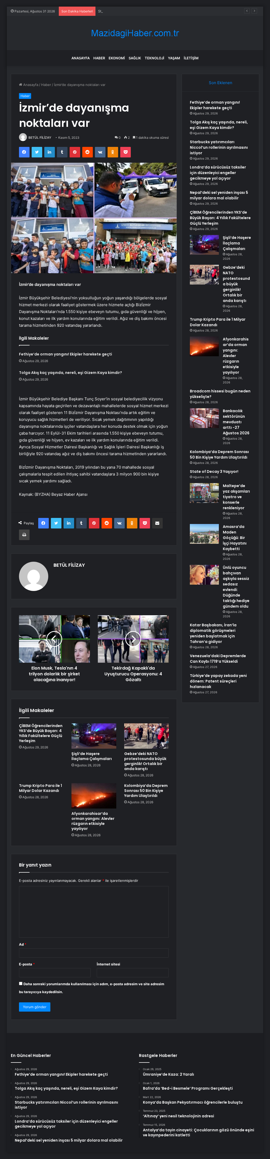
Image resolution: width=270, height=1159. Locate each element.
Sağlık (135, 58)
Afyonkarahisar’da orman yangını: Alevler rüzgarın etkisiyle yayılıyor (92, 821)
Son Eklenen (220, 82)
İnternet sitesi (108, 964)
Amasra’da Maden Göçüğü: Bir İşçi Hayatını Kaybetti (235, 537)
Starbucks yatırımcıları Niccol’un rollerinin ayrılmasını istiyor (146, 11)
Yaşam (174, 58)
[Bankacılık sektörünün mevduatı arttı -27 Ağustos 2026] (204, 418)
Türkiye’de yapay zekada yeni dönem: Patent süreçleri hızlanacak (218, 681)
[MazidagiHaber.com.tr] (135, 33)
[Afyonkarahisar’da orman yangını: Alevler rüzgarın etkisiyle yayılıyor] (93, 796)
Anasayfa (80, 58)
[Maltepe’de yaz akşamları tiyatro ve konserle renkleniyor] (204, 493)
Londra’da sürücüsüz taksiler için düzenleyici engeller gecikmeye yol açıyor (218, 173)
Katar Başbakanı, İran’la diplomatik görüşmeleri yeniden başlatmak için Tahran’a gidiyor (213, 633)
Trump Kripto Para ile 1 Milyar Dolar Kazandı (40, 788)
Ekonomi (117, 58)
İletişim (191, 58)
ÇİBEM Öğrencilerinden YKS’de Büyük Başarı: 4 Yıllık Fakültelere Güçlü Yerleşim (40, 733)
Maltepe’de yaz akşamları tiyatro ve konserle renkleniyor (236, 497)
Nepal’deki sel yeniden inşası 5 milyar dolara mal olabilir (219, 195)
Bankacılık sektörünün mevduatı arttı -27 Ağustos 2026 (236, 422)
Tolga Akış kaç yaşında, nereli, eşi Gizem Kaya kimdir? (70, 372)
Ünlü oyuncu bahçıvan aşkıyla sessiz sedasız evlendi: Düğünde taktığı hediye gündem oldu (236, 587)
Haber (99, 58)
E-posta (27, 964)
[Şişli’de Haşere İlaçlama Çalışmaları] (93, 736)
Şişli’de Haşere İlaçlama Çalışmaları (91, 756)
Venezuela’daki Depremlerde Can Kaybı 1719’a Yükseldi (218, 658)
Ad (22, 944)
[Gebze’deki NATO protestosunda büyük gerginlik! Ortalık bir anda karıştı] (146, 736)
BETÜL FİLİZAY (39, 138)
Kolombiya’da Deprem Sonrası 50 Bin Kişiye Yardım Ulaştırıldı (146, 790)
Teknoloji (154, 58)
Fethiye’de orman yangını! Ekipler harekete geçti (65, 354)
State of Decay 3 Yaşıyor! (214, 471)
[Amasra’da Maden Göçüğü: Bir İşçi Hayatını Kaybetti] (204, 534)
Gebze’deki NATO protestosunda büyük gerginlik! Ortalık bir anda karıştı (145, 761)
